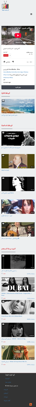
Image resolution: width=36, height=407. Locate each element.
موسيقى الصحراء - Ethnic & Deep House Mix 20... (14, 361)
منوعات (6, 396)
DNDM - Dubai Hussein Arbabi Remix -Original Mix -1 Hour (16, 294)
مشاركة (28, 62)
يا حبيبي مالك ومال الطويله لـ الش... (9, 270)
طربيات (6, 389)
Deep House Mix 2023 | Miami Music (11, 316)
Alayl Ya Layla (5, 170)
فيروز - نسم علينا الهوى (6, 215)
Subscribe (6, 55)
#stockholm (7, 72)
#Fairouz (6, 77)
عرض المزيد (18, 87)
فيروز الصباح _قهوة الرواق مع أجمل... (9, 115)
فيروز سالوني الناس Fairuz (7, 193)
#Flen (11, 77)
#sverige (20, 72)
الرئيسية (7, 378)
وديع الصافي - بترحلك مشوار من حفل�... (10, 238)
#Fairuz (25, 72)
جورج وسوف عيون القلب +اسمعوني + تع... (11, 147)
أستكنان (6, 393)
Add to (31, 62)
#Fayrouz (6, 74)
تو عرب (5, 52)
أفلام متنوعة (7, 400)
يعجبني (8, 61)
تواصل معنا (8, 382)
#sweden (14, 72)
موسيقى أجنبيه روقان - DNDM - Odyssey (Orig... (13, 339)
